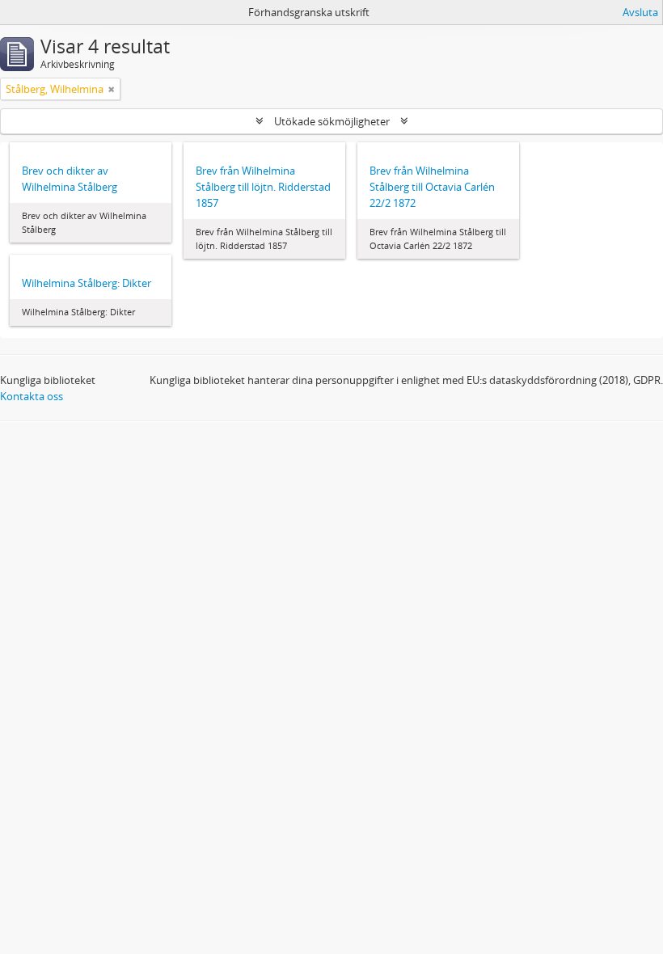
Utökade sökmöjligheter (332, 121)
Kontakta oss (31, 396)
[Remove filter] (111, 89)
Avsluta (640, 12)
